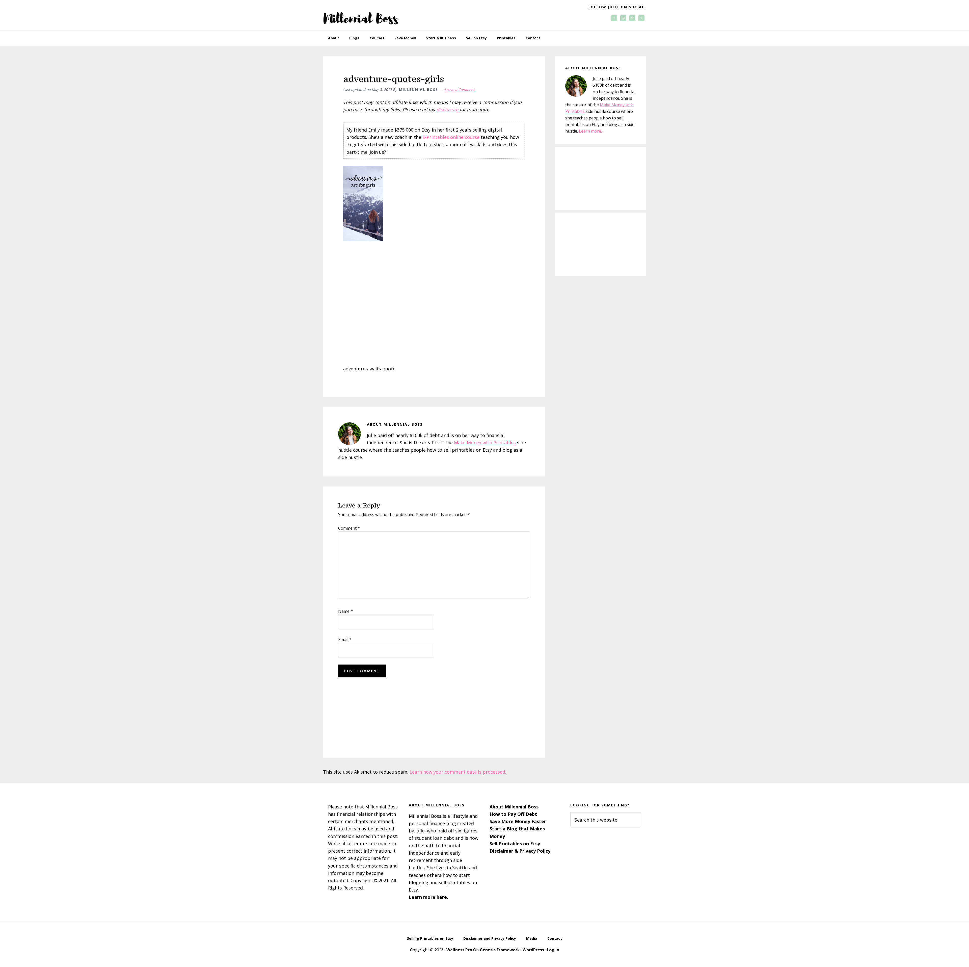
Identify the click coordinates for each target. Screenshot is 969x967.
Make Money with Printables (485, 443)
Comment (349, 528)
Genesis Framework (500, 950)
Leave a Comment (460, 89)
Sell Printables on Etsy (515, 844)
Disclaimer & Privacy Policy (520, 851)
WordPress (533, 950)
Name (345, 611)
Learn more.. (591, 131)
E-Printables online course (450, 137)
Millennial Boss (361, 15)
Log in (553, 950)
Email (345, 639)
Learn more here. (428, 897)
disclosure (447, 110)
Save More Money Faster (518, 821)
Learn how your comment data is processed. (458, 772)
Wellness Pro (459, 950)
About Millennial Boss (514, 807)
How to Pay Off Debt (513, 814)
